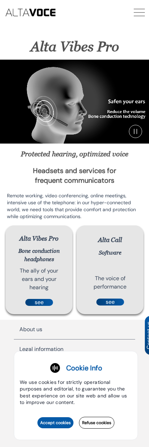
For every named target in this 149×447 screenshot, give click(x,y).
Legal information (41, 349)
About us (30, 329)
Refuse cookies (96, 422)
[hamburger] (137, 12)
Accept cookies (55, 422)
